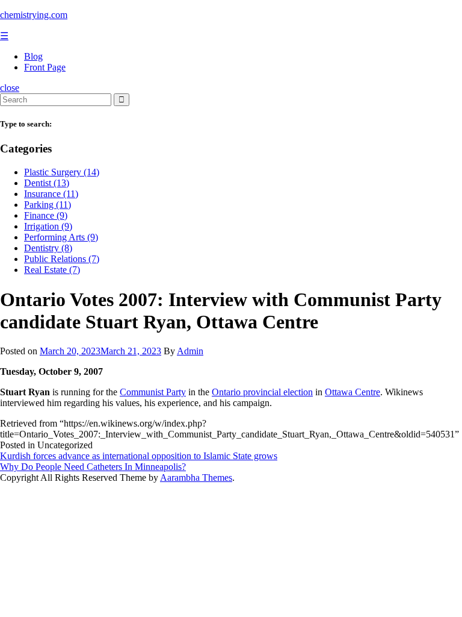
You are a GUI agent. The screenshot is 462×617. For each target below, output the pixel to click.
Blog (33, 56)
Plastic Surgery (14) (61, 172)
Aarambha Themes (196, 477)
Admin (190, 351)
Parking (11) (47, 204)
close (9, 88)
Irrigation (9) (48, 226)
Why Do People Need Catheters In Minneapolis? (93, 467)
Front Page (45, 67)
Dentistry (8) (48, 248)
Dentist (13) (46, 183)
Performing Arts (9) (61, 237)
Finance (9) (45, 215)
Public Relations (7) (61, 259)
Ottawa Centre (352, 392)
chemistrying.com (33, 15)
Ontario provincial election (262, 392)
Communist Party (153, 392)
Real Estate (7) (52, 270)
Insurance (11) (51, 194)
